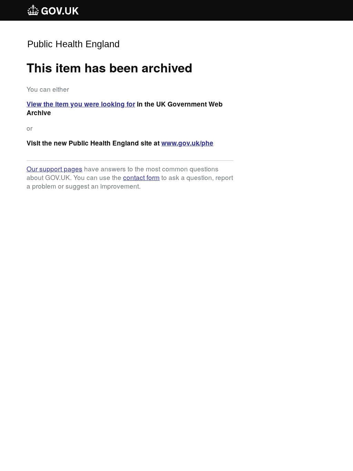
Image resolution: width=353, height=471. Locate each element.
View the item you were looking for (81, 104)
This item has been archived (109, 67)
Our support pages (54, 168)
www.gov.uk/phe (187, 143)
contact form (141, 177)
